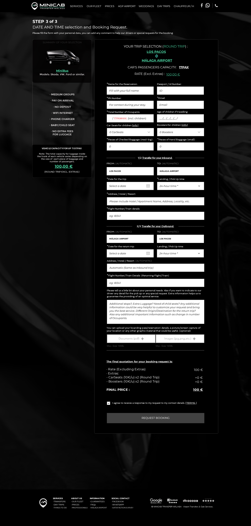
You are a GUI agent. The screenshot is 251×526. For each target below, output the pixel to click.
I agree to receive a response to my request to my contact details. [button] (149, 403)
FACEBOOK (118, 501)
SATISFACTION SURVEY (122, 508)
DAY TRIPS (59, 504)
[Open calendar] (148, 186)
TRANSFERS (59, 501)
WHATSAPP (118, 504)
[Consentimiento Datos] (113, 403)
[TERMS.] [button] (191, 403)
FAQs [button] (93, 504)
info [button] (135, 125)
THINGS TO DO (60, 508)
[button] (131, 338)
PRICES (75, 504)
